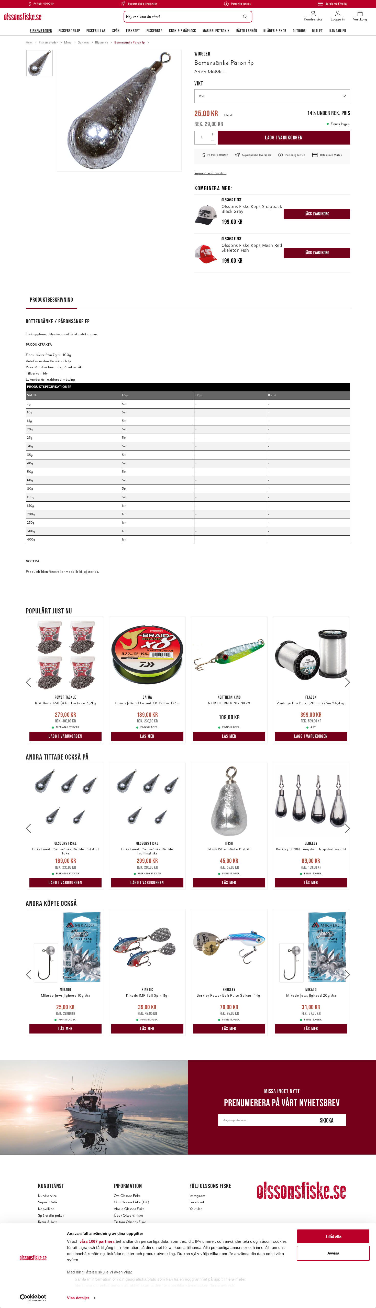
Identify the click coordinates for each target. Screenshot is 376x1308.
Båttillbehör (246, 30)
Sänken (83, 42)
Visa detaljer (78, 1298)
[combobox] (186, 16)
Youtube (196, 1209)
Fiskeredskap (69, 30)
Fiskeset (133, 30)
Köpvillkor (46, 1209)
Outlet (317, 30)
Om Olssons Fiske (127, 1196)
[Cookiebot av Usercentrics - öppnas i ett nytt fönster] (33, 1298)
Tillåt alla (333, 1236)
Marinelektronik (216, 30)
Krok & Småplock (182, 30)
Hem (29, 42)
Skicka (327, 1120)
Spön (116, 30)
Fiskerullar (96, 30)
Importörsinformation (210, 173)
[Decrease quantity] (212, 141)
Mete (67, 42)
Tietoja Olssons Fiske (130, 1222)
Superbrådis (48, 1202)
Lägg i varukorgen (284, 137)
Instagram (197, 1196)
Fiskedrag (154, 30)
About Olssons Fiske (129, 1209)
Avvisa (333, 1253)
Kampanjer (337, 30)
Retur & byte (48, 1222)
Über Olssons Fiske (128, 1215)
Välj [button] (201, 96)
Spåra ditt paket (51, 1215)
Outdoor (299, 30)
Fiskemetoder (41, 30)
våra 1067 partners (97, 1241)
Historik (228, 115)
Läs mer (147, 736)
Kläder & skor (274, 30)
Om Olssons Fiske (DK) (131, 1202)
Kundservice (47, 1196)
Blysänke (101, 42)
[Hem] (22, 16)
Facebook (197, 1202)
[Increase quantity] (212, 134)
